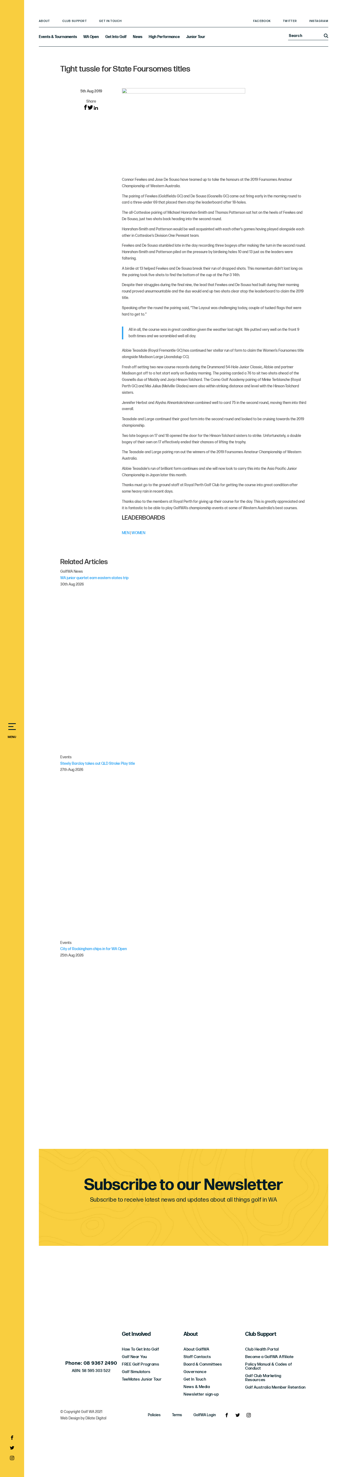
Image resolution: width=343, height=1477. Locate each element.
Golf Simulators (136, 1372)
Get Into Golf (115, 37)
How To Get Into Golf (140, 1349)
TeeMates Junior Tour (142, 1379)
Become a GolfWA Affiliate (269, 1357)
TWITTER (290, 21)
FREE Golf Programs (140, 1364)
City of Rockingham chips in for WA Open (93, 949)
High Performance (164, 37)
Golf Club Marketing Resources (263, 1378)
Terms (177, 1415)
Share (91, 101)
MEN (125, 533)
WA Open (91, 37)
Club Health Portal (262, 1349)
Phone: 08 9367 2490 (91, 1363)
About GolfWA (196, 1349)
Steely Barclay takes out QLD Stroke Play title (97, 763)
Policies (154, 1415)
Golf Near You (134, 1357)
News (137, 37)
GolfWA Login (204, 1415)
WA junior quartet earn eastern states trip (94, 578)
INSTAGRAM (318, 21)
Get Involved (136, 1334)
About (44, 21)
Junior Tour (195, 37)
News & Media (197, 1387)
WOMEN (138, 533)
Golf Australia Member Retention (275, 1387)
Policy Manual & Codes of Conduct (268, 1366)
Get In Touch (110, 21)
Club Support (74, 21)
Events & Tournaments (58, 37)
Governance (195, 1372)
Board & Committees (203, 1364)
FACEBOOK (262, 21)
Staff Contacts (197, 1357)
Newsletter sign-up (201, 1394)
